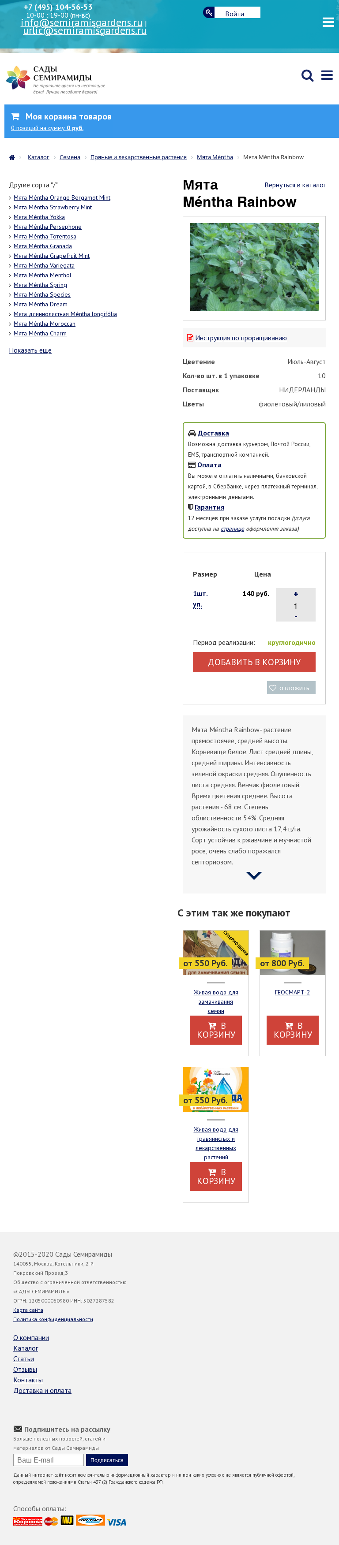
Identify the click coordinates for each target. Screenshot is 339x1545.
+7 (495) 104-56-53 (58, 7)
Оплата (209, 464)
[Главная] (14, 156)
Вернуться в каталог (295, 184)
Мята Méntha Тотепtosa (45, 236)
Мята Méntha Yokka (39, 217)
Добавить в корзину (254, 662)
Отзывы (25, 1369)
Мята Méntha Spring (40, 285)
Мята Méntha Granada (43, 246)
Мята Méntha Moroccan (44, 324)
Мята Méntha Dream (41, 304)
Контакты (28, 1379)
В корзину (216, 1030)
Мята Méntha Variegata (44, 265)
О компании (31, 1337)
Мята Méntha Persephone (48, 227)
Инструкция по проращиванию (241, 337)
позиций (47, 128)
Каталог (25, 1348)
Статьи (23, 1358)
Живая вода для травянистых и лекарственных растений (216, 1143)
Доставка (213, 432)
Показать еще (30, 350)
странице (232, 528)
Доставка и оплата (42, 1390)
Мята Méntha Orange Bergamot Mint (62, 197)
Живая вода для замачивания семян (216, 1001)
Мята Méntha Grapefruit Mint (52, 256)
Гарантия (209, 507)
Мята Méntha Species (42, 294)
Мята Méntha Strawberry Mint (53, 207)
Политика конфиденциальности (53, 1319)
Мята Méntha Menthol (43, 275)
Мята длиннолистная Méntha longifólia (65, 314)
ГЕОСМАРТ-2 (292, 992)
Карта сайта (28, 1310)
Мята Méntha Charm (40, 333)
